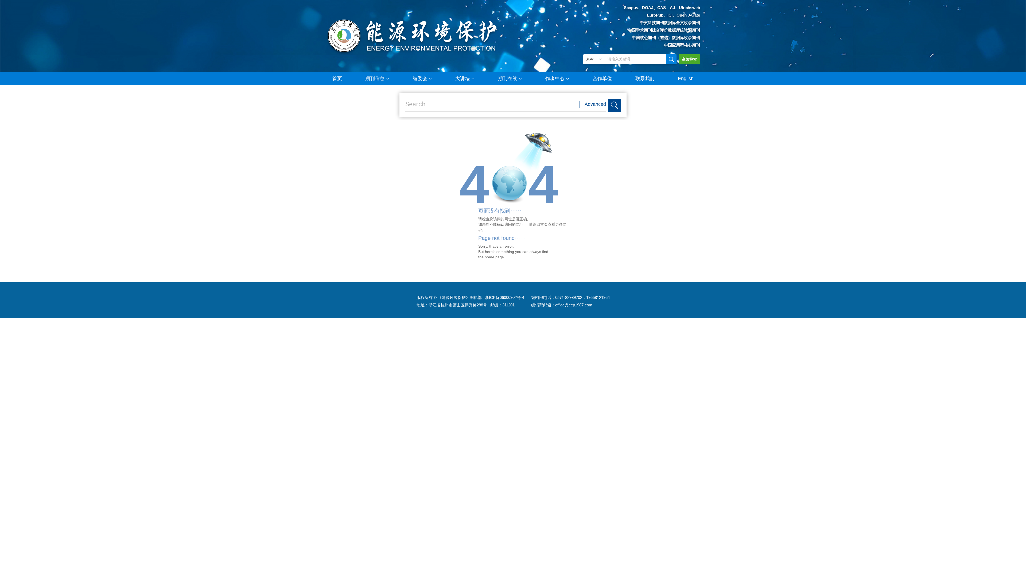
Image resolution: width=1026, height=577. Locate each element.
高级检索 (689, 59)
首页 (337, 78)
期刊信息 (374, 78)
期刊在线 (507, 78)
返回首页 (540, 224)
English (686, 78)
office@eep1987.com (573, 305)
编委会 (420, 78)
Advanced (595, 104)
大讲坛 (462, 78)
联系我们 (645, 78)
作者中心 (555, 78)
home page (494, 257)
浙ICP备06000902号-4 (504, 297)
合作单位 (602, 78)
